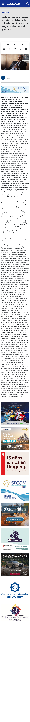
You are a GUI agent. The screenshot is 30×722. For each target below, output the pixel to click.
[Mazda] (15, 564)
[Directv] (15, 413)
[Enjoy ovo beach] (15, 514)
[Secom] (15, 89)
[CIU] (15, 590)
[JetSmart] (15, 438)
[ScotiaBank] (15, 463)
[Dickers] (15, 539)
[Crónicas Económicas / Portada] (13, 3)
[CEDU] (15, 612)
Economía (5, 12)
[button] (4, 49)
